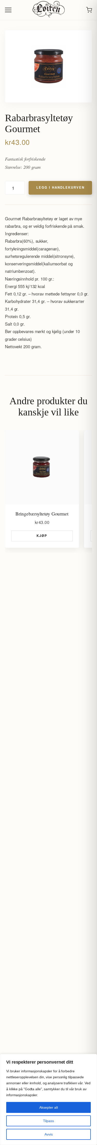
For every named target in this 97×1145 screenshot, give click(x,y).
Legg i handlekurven (60, 187)
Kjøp (42, 535)
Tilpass (48, 1121)
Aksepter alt (48, 1107)
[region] (48, 1099)
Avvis (49, 1134)
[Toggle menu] (8, 10)
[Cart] (89, 10)
